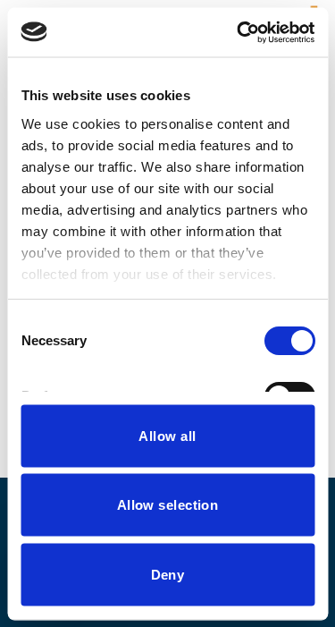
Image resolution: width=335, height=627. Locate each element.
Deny (168, 573)
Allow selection (168, 505)
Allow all (167, 435)
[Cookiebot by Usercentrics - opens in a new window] (238, 32)
